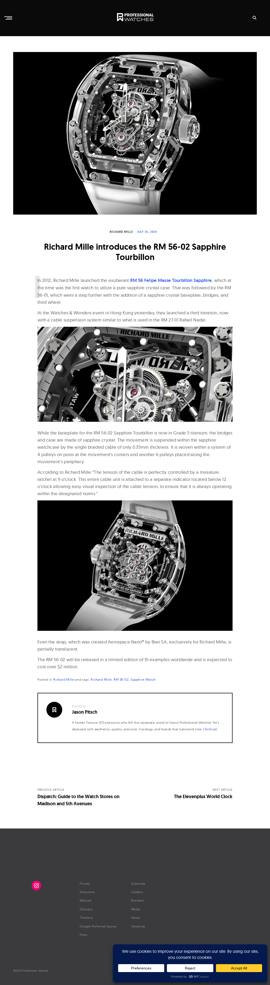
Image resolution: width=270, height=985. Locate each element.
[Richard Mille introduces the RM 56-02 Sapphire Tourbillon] (135, 133)
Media (135, 909)
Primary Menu (8, 18)
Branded (137, 900)
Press (83, 935)
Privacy (85, 883)
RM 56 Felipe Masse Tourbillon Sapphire (171, 280)
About (135, 918)
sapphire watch (143, 679)
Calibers (137, 892)
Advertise (138, 926)
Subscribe (138, 883)
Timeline (86, 918)
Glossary (86, 909)
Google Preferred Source (98, 926)
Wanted (85, 900)
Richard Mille (121, 232)
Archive (210, 729)
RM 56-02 (121, 679)
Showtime (87, 892)
